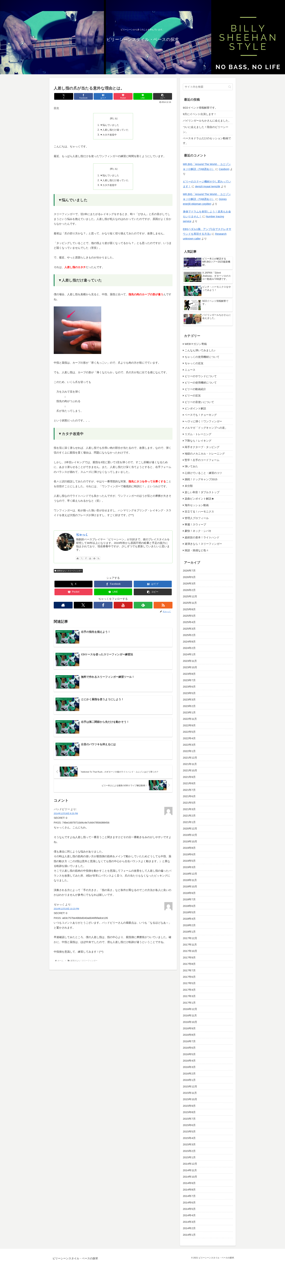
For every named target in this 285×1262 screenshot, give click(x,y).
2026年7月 (189, 570)
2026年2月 (189, 589)
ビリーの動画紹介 (195, 389)
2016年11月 (190, 1015)
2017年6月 (189, 976)
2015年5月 (189, 1131)
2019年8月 (189, 847)
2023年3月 (189, 699)
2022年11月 (190, 718)
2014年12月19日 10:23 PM (66, 908)
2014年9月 (189, 1183)
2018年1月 (189, 931)
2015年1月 (189, 1157)
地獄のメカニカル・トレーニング (205, 453)
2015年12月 (190, 1086)
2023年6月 (189, 686)
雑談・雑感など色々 (197, 550)
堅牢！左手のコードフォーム (202, 460)
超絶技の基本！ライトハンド (202, 537)
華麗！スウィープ (195, 524)
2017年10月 (190, 951)
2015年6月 (189, 1125)
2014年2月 (189, 1228)
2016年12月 (190, 1009)
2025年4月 (189, 622)
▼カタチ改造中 (108, 134)
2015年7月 (189, 1118)
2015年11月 (190, 1092)
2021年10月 (190, 770)
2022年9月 (189, 725)
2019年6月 (189, 854)
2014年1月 (189, 1234)
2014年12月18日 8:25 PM (66, 813)
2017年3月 (189, 996)
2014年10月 (190, 1176)
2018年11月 (190, 880)
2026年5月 (189, 577)
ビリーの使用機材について (201, 382)
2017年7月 (189, 970)
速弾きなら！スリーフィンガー (69, 571)
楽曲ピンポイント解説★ (199, 498)
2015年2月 (189, 1150)
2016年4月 (189, 1060)
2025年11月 (190, 602)
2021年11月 (190, 764)
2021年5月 (189, 802)
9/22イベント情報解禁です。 (200, 107)
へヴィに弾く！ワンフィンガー (203, 421)
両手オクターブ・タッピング (202, 447)
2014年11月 (190, 1170)
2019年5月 (189, 860)
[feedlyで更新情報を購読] (94, 558)
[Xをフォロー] (82, 558)
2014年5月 (189, 1208)
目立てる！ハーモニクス (199, 511)
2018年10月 (190, 886)
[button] (162, 96)
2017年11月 (190, 944)
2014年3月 (189, 1221)
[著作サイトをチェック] (77, 558)
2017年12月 (190, 938)
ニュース (190, 369)
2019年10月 (190, 841)
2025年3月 (189, 628)
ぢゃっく (82, 534)
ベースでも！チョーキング (201, 414)
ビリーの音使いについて (199, 401)
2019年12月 (190, 834)
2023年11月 (190, 660)
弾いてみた (191, 466)
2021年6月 (189, 796)
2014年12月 (190, 1163)
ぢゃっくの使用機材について (202, 356)
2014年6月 (189, 1202)
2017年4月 (189, 989)
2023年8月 (189, 673)
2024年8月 (189, 641)
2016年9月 (189, 1028)
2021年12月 (190, 757)
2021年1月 (189, 822)
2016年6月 (189, 1047)
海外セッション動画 (197, 505)
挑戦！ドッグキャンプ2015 (201, 479)
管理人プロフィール (197, 518)
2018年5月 (189, 912)
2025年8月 (189, 609)
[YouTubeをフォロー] (90, 558)
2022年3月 (189, 744)
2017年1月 (189, 1002)
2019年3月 (189, 867)
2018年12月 (190, 873)
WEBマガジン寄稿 (196, 344)
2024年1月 (189, 654)
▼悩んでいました (109, 125)
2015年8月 (189, 1112)
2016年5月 (189, 1054)
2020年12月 (190, 828)
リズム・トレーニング (198, 434)
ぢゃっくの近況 (194, 363)
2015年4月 (189, 1137)
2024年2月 (189, 648)
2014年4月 (189, 1215)
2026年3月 (189, 583)
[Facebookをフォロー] (86, 558)
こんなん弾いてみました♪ (200, 350)
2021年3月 (189, 809)
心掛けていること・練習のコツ (203, 472)
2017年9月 (189, 957)
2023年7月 (189, 680)
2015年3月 (189, 1144)
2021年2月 (189, 815)
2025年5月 (189, 615)
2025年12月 (190, 596)
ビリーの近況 (193, 395)
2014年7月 (189, 1196)
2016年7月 (189, 1041)
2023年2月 (189, 705)
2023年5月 (189, 693)
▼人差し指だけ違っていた (114, 129)
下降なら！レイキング (198, 440)
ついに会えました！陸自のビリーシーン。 (205, 129)
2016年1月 (189, 1079)
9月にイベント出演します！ (199, 114)
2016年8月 (189, 1034)
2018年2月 (189, 925)
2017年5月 (189, 983)
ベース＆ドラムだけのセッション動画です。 (207, 141)
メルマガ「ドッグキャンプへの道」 (206, 427)
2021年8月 (189, 783)
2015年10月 (190, 1099)
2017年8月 (189, 963)
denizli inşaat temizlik (207, 186)
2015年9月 (189, 1105)
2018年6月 (189, 905)
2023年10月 (190, 667)
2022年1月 (189, 751)
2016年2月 (189, 1073)
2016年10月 (190, 1021)
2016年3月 (189, 1067)
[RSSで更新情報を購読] (98, 558)
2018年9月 (189, 892)
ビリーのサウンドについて (201, 376)
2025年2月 (189, 635)
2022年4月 (189, 738)
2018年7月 (189, 899)
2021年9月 (189, 776)
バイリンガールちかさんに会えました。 (207, 120)
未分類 (189, 485)
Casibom (224, 169)
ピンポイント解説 (195, 408)
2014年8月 (189, 1189)
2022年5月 (189, 731)
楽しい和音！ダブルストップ (202, 492)
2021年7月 (189, 789)
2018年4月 (189, 918)
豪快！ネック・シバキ (198, 530)
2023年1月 (189, 712)
